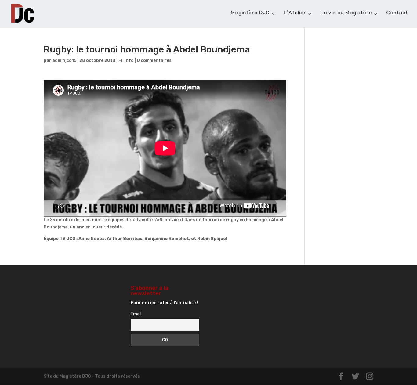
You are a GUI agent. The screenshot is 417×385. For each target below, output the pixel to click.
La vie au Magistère (346, 14)
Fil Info (126, 60)
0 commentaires (154, 60)
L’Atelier (295, 14)
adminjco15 (64, 60)
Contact (397, 14)
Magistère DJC (250, 14)
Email (136, 314)
